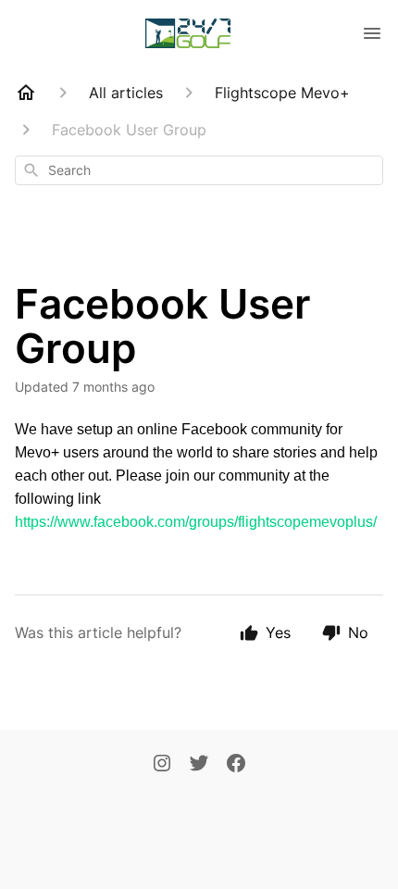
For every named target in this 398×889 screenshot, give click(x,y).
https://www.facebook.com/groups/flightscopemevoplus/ (196, 522)
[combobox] (199, 170)
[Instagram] (162, 765)
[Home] (26, 92)
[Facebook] (236, 765)
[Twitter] (199, 765)
